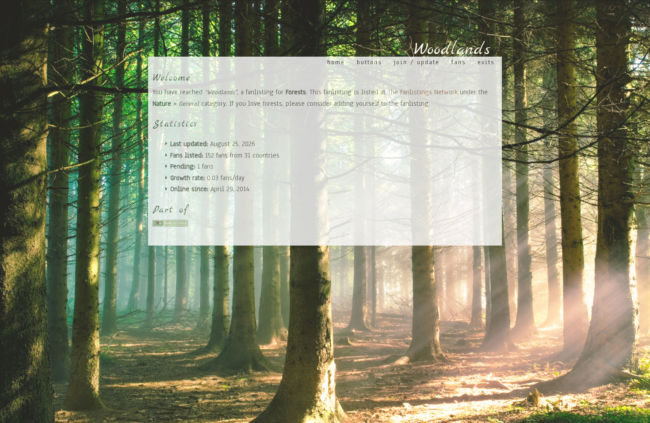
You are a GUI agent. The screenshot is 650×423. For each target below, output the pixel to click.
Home (336, 62)
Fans (458, 62)
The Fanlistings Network (423, 92)
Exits (486, 62)
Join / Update (417, 62)
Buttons (369, 62)
